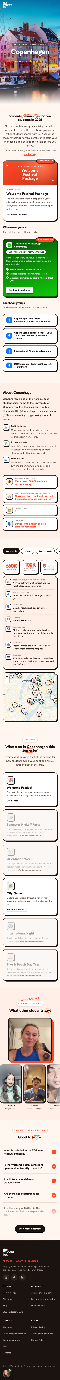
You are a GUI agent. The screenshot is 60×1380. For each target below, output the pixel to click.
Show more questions (30, 1228)
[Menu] (53, 5)
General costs (45, 551)
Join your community (41, 1292)
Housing (27, 551)
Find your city (9, 1299)
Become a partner (12, 1340)
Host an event (38, 1305)
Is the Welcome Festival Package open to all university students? (29, 1166)
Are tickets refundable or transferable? (29, 1181)
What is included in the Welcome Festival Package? (29, 1152)
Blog (5, 1305)
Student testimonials (13, 1311)
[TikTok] (14, 1277)
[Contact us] (6, 1373)
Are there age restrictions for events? (29, 1195)
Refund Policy (38, 1340)
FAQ (5, 1346)
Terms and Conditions (42, 1333)
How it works (9, 1292)
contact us (29, 153)
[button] (30, 268)
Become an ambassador (43, 1299)
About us (7, 1327)
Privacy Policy (38, 1327)
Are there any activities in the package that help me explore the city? (29, 1211)
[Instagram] (6, 1277)
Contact (7, 1352)
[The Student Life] (7, 5)
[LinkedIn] (22, 1277)
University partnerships (14, 1333)
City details (11, 551)
